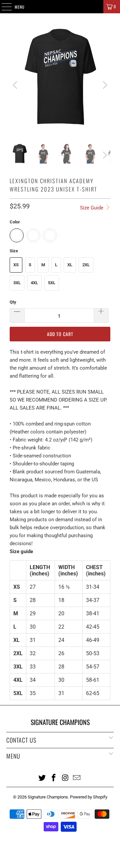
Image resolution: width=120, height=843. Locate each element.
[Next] (104, 85)
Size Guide (92, 208)
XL (69, 264)
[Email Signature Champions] (77, 777)
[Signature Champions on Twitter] (42, 777)
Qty (13, 302)
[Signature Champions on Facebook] (54, 777)
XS (16, 264)
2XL (86, 264)
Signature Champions (48, 796)
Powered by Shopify (88, 796)
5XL (51, 282)
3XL (17, 282)
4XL (34, 282)
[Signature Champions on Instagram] (66, 777)
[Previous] (16, 85)
